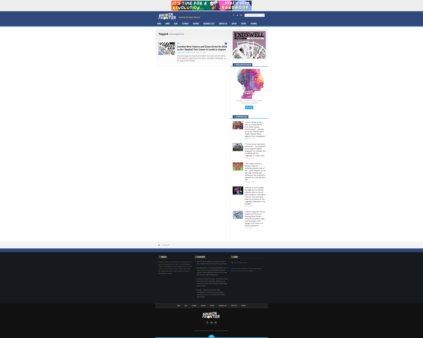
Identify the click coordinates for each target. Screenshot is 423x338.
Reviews (196, 23)
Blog (176, 23)
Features (185, 23)
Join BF (234, 23)
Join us (170, 273)
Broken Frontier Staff (187, 52)
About (168, 23)
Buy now (249, 107)
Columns (194, 306)
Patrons (254, 23)
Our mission (162, 273)
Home (159, 23)
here (251, 271)
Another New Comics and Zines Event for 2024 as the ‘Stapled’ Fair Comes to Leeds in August (202, 48)
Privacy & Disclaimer (221, 331)
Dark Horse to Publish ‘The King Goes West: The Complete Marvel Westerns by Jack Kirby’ (212, 262)
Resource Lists (209, 23)
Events (243, 23)
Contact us (223, 23)
